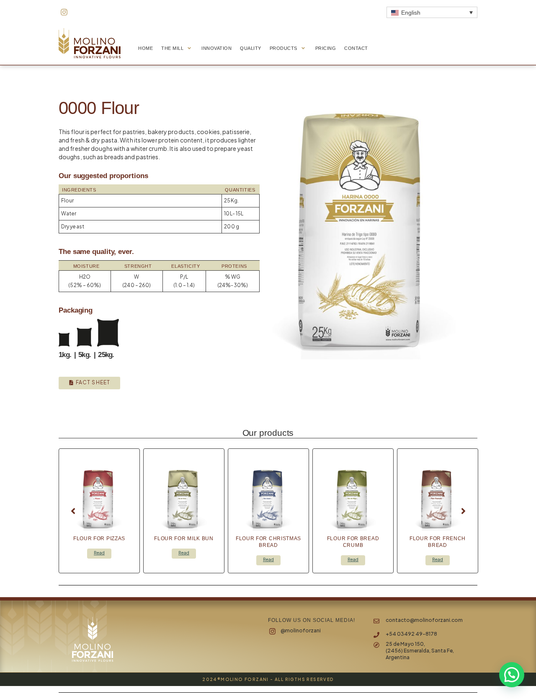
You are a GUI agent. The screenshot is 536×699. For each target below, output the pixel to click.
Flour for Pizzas (99, 538)
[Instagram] (64, 12)
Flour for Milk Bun (184, 538)
